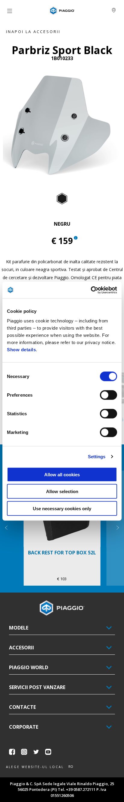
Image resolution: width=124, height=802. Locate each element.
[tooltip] (62, 199)
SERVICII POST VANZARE (37, 687)
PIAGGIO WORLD (28, 667)
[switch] (108, 395)
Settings (97, 456)
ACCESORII (21, 648)
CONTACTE (22, 707)
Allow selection (62, 491)
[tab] (62, 199)
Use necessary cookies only (62, 508)
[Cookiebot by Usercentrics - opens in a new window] (90, 290)
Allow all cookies (62, 474)
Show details (21, 349)
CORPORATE (23, 727)
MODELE (18, 628)
